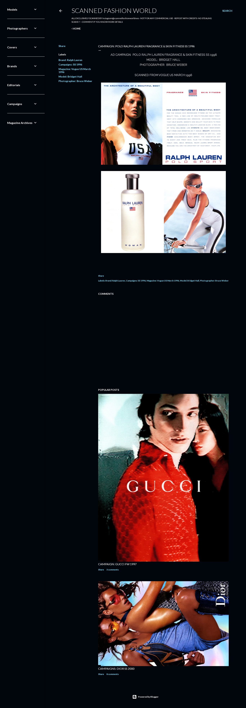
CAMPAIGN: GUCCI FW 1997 (117, 564)
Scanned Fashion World (114, 10)
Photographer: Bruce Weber (75, 81)
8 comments (112, 674)
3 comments (112, 569)
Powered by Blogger (148, 696)
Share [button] (62, 45)
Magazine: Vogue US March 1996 (163, 280)
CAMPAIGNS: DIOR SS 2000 (116, 668)
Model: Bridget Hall (70, 76)
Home (77, 28)
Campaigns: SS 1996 (70, 64)
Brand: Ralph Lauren (70, 60)
